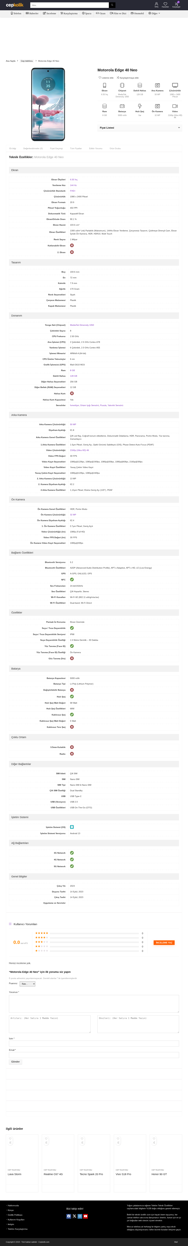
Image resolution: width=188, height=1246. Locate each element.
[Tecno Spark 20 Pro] (94, 1153)
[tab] (12, 148)
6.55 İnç (74, 179)
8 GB (72, 370)
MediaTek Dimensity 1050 (82, 325)
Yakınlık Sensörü (115, 405)
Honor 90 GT (159, 1174)
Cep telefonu (27, 61)
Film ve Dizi (120, 13)
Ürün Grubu (115, 148)
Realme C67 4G (53, 1174)
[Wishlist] (165, 4)
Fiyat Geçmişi (56, 148)
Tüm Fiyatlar (76, 148)
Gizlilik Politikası (15, 1215)
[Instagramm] (80, 1216)
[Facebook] (68, 1216)
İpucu (88, 13)
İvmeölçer (74, 405)
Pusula (103, 405)
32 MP (73, 514)
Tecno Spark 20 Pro (91, 1174)
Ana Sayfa (10, 61)
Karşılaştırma (71, 13)
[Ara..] (112, 5)
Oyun (102, 13)
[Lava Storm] (22, 1153)
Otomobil (139, 13)
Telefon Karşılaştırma (17, 1229)
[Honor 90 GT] (166, 1153)
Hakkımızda (13, 1205)
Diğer (155, 13)
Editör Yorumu (95, 148)
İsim (12, 1038)
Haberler (33, 13)
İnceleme (51, 13)
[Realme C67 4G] (58, 1153)
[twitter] (74, 1216)
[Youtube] (85, 1216)
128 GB (73, 376)
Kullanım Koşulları (16, 1219)
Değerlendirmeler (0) (33, 148)
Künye (11, 1210)
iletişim (11, 1224)
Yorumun (14, 992)
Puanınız (13, 983)
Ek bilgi (12, 148)
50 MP (73, 424)
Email (12, 1050)
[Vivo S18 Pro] (130, 1153)
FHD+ (72, 191)
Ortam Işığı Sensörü (89, 405)
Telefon (17, 13)
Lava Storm (14, 1174)
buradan (164, 1230)
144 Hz (73, 185)
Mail (176, 1242)
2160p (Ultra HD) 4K (79, 450)
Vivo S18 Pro (123, 1174)
